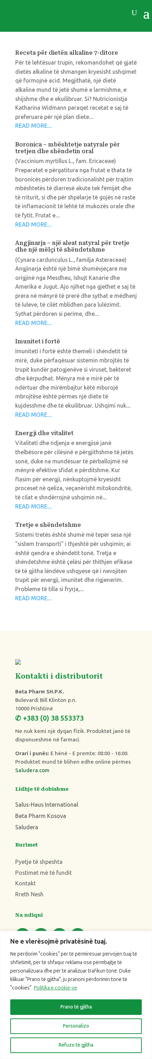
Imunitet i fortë (37, 341)
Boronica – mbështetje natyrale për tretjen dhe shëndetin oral (67, 148)
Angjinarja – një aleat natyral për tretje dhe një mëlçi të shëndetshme (72, 246)
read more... (33, 125)
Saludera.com (32, 770)
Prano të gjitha (76, 1007)
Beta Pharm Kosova (40, 816)
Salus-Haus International (46, 804)
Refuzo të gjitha (76, 1045)
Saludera (26, 827)
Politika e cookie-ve (55, 988)
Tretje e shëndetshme (48, 525)
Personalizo (76, 1026)
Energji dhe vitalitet (44, 433)
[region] (76, 995)
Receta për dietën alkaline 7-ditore (66, 52)
